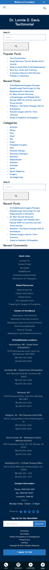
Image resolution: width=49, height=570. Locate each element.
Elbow (12, 130)
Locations (30, 568)
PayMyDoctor (24, 271)
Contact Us (24, 261)
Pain (12, 148)
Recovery (14, 156)
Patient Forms (24, 297)
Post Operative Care (25, 300)
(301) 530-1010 (27, 489)
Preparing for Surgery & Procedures (25, 304)
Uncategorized (16, 177)
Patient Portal (24, 264)
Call (6, 568)
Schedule (18, 568)
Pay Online (24, 268)
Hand (12, 136)
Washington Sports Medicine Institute (24, 333)
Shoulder (14, 165)
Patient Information (24, 293)
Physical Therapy (17, 151)
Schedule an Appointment (24, 275)
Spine (12, 168)
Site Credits (24, 534)
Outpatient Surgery (18, 145)
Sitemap (24, 543)
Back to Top (25, 552)
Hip (11, 139)
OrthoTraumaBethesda (24, 326)
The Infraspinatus (18, 58)
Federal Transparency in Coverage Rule (25, 537)
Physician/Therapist (19, 154)
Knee (12, 142)
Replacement (16, 159)
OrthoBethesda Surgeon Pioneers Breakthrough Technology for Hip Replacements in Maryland (25, 88)
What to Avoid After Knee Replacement (27, 67)
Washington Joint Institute (25, 315)
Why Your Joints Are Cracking (23, 70)
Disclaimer (24, 531)
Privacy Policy (24, 540)
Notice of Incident (24, 2)
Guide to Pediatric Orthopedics (24, 118)
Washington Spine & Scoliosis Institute (24, 323)
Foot (12, 133)
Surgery (13, 174)
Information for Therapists (24, 278)
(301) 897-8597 (26, 493)
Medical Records (24, 290)
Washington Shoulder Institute (24, 319)
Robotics (14, 162)
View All (29, 496)
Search (6, 32)
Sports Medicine (17, 171)
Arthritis (13, 127)
